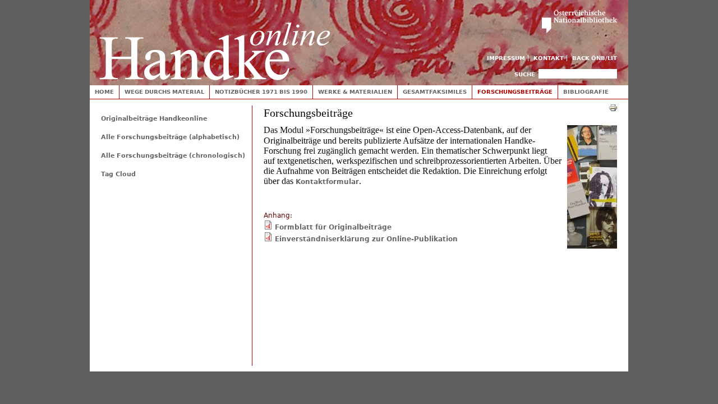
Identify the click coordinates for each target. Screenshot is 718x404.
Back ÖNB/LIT (594, 58)
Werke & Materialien (355, 92)
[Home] (215, 40)
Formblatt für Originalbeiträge (333, 227)
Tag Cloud (118, 174)
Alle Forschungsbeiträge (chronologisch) (173, 155)
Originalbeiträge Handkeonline (154, 118)
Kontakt (548, 58)
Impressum (506, 58)
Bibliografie (586, 92)
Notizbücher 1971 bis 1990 (261, 92)
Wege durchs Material (164, 92)
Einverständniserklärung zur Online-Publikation (366, 239)
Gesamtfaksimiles (435, 92)
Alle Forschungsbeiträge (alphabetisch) (170, 137)
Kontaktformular (327, 182)
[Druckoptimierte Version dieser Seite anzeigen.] (613, 107)
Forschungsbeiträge (515, 92)
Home (104, 92)
